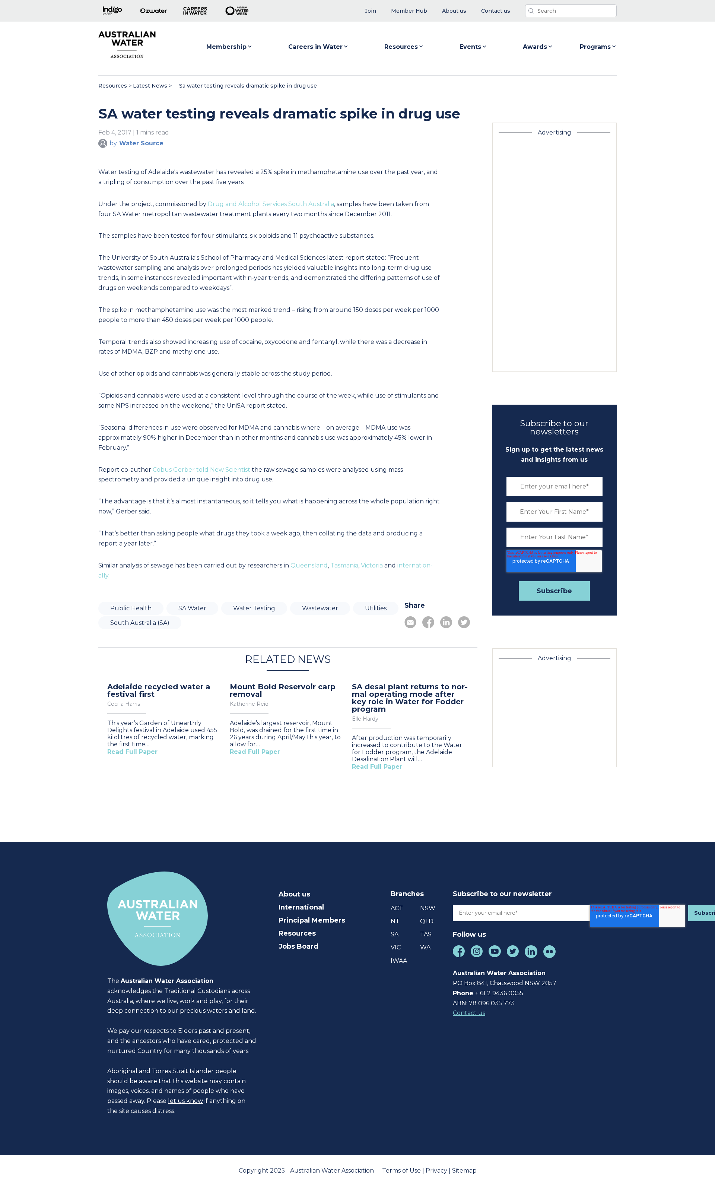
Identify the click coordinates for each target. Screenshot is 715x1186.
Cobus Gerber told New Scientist (201, 469)
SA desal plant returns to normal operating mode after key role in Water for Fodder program (410, 698)
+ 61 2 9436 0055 (499, 993)
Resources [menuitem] (297, 933)
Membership (226, 46)
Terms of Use (402, 1170)
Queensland (309, 565)
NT (395, 921)
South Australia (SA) (139, 622)
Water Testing (254, 608)
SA (394, 934)
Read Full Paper (132, 751)
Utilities (376, 608)
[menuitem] (370, 11)
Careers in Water (315, 46)
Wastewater (320, 608)
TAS (426, 934)
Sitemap (464, 1170)
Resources (401, 46)
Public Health (131, 608)
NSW (427, 908)
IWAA (399, 960)
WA (425, 947)
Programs (595, 46)
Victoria (372, 565)
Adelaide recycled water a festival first (158, 690)
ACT (397, 908)
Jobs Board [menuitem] (298, 946)
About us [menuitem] (294, 894)
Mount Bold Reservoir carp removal (283, 690)
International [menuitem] (301, 907)
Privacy (437, 1170)
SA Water (192, 608)
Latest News (150, 85)
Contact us (469, 1012)
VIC (396, 947)
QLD (426, 921)
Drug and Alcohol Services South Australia (271, 204)
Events (470, 46)
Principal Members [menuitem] (312, 920)
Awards (535, 46)
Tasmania (344, 565)
